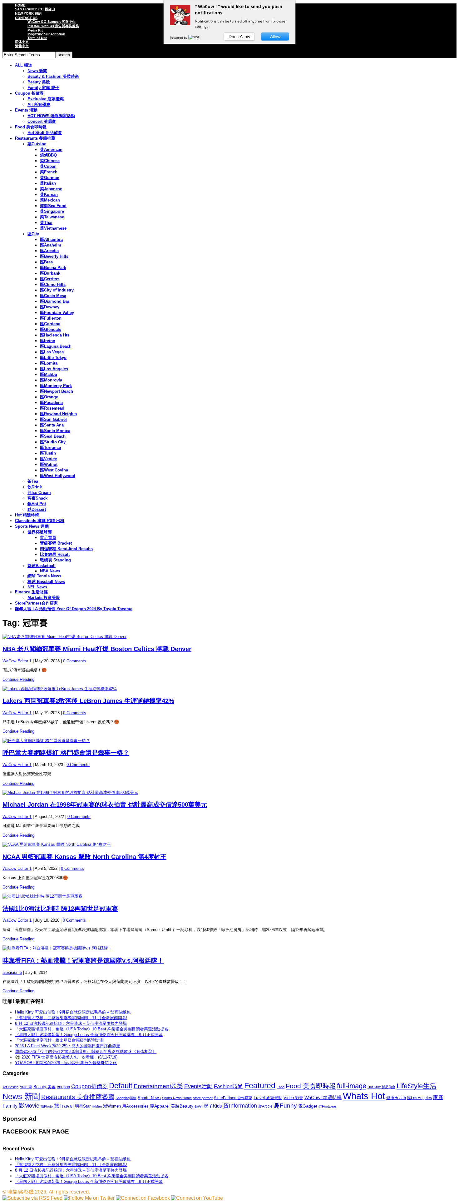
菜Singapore (52, 211)
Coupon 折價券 (29, 93)
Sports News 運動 (32, 526)
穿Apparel (160, 1106)
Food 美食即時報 (31, 127)
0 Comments (74, 661)
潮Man (97, 1106)
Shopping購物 (126, 1098)
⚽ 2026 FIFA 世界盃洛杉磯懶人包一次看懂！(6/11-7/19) (66, 1057)
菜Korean (49, 194)
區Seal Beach (53, 436)
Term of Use (37, 38)
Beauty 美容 (44, 1086)
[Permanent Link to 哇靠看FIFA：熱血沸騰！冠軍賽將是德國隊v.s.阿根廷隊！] (229, 948)
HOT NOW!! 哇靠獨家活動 (51, 115)
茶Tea (32, 481)
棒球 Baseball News (46, 581)
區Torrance (50, 447)
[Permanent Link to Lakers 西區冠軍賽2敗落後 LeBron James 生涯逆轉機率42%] (229, 689)
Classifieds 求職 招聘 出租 (39, 520)
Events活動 (198, 1086)
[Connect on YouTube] (197, 1198)
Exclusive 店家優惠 (45, 99)
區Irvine (47, 340)
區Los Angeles (54, 368)
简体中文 (22, 41)
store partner (203, 1098)
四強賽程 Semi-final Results (66, 548)
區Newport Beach (56, 391)
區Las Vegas (52, 352)
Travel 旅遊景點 (268, 1097)
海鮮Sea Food (53, 205)
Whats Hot (364, 1096)
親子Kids (213, 1106)
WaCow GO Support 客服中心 (51, 21)
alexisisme (12, 972)
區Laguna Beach (56, 346)
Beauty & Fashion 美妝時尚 (53, 76)
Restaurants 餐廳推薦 (35, 138)
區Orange (49, 397)
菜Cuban (48, 166)
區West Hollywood (57, 475)
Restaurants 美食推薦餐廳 (77, 1097)
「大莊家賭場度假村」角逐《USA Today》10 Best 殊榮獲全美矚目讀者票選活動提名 (91, 1029)
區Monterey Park (56, 385)
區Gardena (50, 323)
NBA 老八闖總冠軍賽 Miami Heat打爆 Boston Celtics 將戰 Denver (96, 648)
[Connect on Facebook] (143, 1198)
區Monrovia (51, 380)
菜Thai (46, 222)
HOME (20, 5)
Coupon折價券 (89, 1086)
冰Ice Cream (39, 492)
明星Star (83, 1106)
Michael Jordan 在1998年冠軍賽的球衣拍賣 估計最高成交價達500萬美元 (104, 804)
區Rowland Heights (58, 413)
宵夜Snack (37, 498)
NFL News (37, 587)
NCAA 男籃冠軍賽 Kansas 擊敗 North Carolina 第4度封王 (84, 856)
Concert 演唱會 (41, 121)
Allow (275, 36)
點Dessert (36, 509)
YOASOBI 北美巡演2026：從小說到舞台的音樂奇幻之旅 (66, 1062)
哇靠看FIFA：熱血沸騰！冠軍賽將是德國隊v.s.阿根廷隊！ (83, 960)
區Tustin (48, 453)
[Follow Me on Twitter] (89, 1198)
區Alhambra (51, 239)
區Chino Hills (53, 284)
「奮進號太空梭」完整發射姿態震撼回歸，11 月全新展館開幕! (71, 1017)
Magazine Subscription (46, 34)
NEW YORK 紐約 (28, 13)
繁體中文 (22, 46)
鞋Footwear (327, 1106)
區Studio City (53, 442)
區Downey (49, 307)
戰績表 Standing (55, 560)
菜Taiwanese (52, 217)
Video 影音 (293, 1097)
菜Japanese (51, 189)
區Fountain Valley (57, 312)
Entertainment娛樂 (158, 1086)
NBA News (50, 571)
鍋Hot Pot (36, 503)
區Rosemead (52, 408)
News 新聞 (37, 70)
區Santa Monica (55, 430)
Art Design (10, 1087)
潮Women (112, 1106)
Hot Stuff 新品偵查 (44, 132)
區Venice (48, 458)
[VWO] (194, 37)
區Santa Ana (52, 425)
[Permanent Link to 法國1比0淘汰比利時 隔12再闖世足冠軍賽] (229, 896)
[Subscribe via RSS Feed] (32, 1198)
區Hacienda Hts (54, 335)
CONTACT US (26, 18)
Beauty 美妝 (38, 82)
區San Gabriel (53, 419)
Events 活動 (26, 110)
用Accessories (135, 1106)
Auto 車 (26, 1087)
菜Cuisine (36, 144)
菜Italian (48, 183)
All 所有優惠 (38, 104)
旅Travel (64, 1106)
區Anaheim (50, 245)
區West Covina (54, 470)
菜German (49, 177)
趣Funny (285, 1105)
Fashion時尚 (228, 1086)
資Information (240, 1105)
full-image (351, 1086)
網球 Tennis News (44, 576)
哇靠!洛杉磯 (20, 1191)
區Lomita (48, 363)
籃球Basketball (41, 565)
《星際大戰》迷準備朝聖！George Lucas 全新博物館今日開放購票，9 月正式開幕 (89, 1034)
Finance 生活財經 (31, 592)
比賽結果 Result (55, 554)
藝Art (198, 1106)
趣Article (265, 1106)
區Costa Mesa (53, 295)
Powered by (179, 37)
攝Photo (47, 1106)
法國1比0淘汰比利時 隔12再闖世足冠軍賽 (60, 908)
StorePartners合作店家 (36, 603)
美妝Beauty (182, 1106)
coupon (63, 1086)
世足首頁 (48, 537)
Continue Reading (18, 679)
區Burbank (50, 273)
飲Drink (34, 487)
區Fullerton (51, 318)
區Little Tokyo (53, 357)
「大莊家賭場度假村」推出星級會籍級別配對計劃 (59, 1040)
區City (33, 234)
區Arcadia (49, 250)
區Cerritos (49, 279)
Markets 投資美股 (43, 597)
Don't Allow (239, 36)
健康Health (396, 1097)
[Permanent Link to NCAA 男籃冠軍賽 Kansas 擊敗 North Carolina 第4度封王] (229, 844)
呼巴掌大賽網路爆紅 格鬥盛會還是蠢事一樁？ (65, 752)
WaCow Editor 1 (17, 661)
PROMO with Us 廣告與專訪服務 (53, 26)
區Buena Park (53, 267)
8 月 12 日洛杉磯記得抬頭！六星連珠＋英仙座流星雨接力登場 (71, 1023)
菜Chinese (50, 160)
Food (280, 1087)
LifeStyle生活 (417, 1086)
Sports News (149, 1097)
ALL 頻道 (23, 65)
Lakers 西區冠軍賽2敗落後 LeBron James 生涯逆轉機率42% (88, 700)
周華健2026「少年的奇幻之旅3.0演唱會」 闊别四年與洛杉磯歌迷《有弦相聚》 (85, 1051)
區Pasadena (51, 402)
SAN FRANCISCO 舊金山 (35, 9)
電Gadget (307, 1106)
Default (120, 1085)
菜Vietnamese (53, 228)
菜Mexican (50, 200)
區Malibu (48, 374)
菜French (48, 172)
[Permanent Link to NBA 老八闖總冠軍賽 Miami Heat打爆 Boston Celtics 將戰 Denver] (229, 637)
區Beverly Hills (54, 256)
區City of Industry (57, 290)
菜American (51, 149)
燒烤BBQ (48, 155)
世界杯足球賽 (39, 532)
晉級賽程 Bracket (56, 543)
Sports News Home (177, 1098)
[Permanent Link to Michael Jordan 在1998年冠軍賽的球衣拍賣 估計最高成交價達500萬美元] (229, 792)
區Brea (46, 262)
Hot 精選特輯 (27, 515)
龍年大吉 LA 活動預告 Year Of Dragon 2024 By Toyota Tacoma (73, 608)
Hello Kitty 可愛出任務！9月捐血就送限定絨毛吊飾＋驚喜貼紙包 (73, 1012)
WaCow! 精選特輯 (323, 1097)
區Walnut (48, 464)
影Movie (29, 1105)
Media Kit (35, 30)
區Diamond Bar (54, 301)
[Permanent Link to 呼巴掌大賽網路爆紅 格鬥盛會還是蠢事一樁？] (229, 741)
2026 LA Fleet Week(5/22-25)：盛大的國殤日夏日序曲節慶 (67, 1046)
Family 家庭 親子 (43, 87)
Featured (259, 1085)
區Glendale (50, 329)
